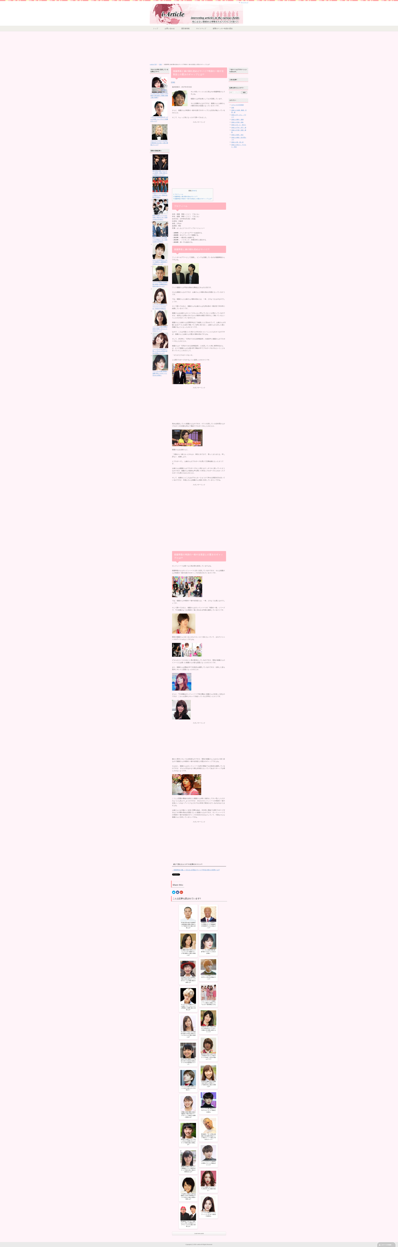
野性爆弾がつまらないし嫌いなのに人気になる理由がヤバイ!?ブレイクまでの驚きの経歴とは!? (188, 1224)
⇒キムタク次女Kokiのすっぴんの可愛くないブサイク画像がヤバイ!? (159, 119)
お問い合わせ (170, 28)
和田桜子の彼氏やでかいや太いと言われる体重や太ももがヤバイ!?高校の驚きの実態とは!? (188, 1142)
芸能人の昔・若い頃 (237, 142)
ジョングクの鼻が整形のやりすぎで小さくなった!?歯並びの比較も (208, 1110)
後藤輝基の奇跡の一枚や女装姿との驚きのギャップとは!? (192, 199)
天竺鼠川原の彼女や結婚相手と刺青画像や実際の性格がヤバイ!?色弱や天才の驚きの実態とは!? (188, 925)
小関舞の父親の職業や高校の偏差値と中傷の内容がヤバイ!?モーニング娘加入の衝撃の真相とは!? (188, 1114)
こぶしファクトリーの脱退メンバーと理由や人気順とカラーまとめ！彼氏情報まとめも (208, 1002)
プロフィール (178, 194)
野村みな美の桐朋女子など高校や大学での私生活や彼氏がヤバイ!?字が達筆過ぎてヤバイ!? (188, 1061)
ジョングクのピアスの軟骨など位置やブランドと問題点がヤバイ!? (208, 1163)
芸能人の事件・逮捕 (237, 119)
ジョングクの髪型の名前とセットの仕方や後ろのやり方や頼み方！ (188, 1088)
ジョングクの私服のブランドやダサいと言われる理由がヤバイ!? (208, 977)
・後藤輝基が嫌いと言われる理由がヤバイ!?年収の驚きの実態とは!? (196, 870)
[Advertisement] (199, 47)
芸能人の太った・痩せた (238, 125)
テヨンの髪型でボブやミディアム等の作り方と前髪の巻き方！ (208, 1188)
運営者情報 (185, 28)
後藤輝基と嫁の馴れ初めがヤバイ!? (185, 196)
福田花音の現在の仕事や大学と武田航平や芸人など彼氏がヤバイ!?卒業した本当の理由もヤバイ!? (208, 1056)
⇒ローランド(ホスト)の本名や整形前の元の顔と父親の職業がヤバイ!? (159, 143)
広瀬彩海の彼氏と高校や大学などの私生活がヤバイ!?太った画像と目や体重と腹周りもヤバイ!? (208, 1029)
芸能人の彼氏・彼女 (237, 135)
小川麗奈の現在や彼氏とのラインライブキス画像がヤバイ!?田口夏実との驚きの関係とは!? (188, 952)
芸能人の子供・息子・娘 (238, 127)
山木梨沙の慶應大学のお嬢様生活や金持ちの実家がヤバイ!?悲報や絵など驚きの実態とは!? (208, 1084)
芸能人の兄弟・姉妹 (237, 122)
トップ (155, 28)
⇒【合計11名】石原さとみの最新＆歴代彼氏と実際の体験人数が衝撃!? (159, 95)
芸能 (173, 82)
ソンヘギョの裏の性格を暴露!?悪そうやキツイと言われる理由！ (208, 951)
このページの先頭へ (386, 1245)
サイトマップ (201, 28)
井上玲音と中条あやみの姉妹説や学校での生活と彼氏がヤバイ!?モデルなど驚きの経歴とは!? (188, 1034)
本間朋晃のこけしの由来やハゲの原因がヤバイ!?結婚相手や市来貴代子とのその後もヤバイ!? (208, 925)
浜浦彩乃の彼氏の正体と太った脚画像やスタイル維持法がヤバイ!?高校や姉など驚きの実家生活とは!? (188, 1169)
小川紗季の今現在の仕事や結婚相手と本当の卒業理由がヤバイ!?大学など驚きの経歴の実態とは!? (188, 1196)
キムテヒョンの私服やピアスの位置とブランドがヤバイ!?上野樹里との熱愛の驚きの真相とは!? (188, 1007)
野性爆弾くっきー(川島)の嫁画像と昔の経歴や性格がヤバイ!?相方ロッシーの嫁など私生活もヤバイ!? (208, 1137)
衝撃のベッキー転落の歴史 (223, 28)
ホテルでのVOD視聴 (237, 105)
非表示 (194, 190)
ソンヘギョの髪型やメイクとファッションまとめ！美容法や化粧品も (208, 1214)
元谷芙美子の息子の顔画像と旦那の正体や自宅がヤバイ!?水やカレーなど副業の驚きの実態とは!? (188, 980)
